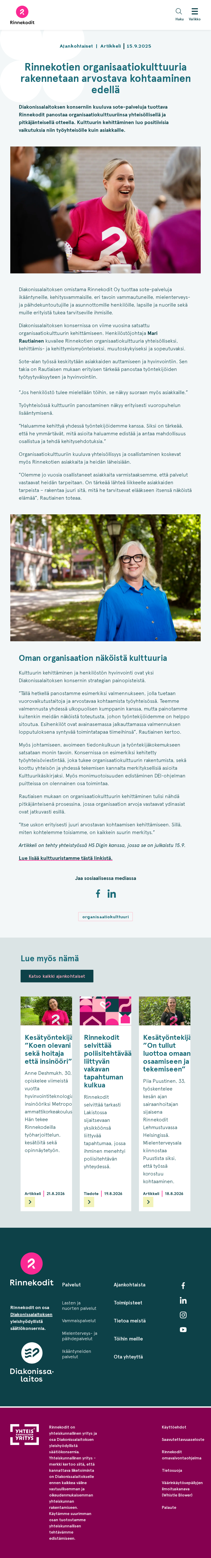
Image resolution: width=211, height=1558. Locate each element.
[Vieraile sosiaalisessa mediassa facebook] (183, 1286)
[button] (180, 15)
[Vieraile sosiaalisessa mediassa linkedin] (183, 1300)
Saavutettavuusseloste (183, 1439)
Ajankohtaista (129, 1285)
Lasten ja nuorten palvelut (79, 1305)
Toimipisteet (128, 1303)
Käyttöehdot (174, 1427)
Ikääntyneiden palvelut (76, 1354)
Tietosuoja (172, 1470)
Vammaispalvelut (79, 1320)
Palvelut (71, 1285)
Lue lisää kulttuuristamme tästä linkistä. (66, 858)
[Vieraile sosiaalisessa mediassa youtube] (183, 1330)
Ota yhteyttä (128, 1357)
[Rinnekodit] (22, 15)
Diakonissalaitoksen (31, 1314)
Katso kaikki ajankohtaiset (57, 976)
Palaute (169, 1507)
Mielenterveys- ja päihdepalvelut (79, 1336)
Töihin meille (128, 1339)
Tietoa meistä (130, 1321)
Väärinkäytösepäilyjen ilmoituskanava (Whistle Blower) (182, 1489)
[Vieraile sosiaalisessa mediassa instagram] (183, 1315)
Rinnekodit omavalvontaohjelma (181, 1454)
